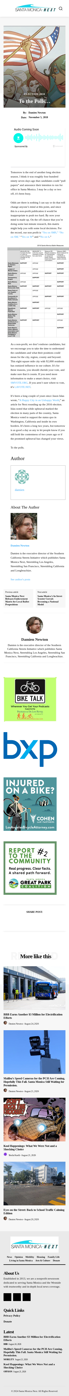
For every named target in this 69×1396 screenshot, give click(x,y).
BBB (6, 1344)
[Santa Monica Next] (35, 8)
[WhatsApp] (46, 920)
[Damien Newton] (34, 625)
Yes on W (27, 236)
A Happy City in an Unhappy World (39, 400)
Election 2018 (34, 94)
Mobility (9, 1359)
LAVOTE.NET (22, 387)
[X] (30, 920)
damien (19, 490)
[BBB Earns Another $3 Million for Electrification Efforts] (34, 988)
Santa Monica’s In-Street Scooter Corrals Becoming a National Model (50, 600)
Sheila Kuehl (14, 1155)
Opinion (8, 1371)
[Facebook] (22, 920)
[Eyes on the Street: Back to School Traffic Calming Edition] (34, 1183)
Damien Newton (37, 112)
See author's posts (20, 579)
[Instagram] (17, 1297)
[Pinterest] (38, 920)
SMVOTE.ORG (19, 382)
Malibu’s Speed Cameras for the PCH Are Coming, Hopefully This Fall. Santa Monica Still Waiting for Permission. (34, 1082)
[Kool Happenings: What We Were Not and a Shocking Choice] (34, 1119)
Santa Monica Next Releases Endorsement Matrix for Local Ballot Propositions (17, 600)
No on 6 (44, 236)
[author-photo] (6, 1023)
